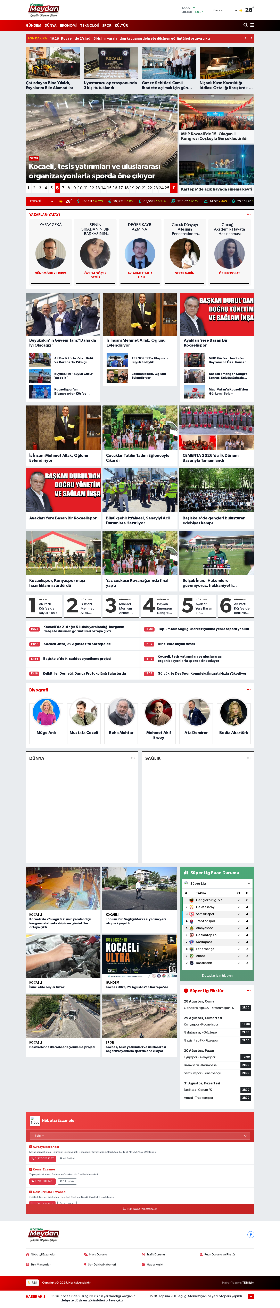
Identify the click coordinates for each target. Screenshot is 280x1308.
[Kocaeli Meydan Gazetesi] (44, 10)
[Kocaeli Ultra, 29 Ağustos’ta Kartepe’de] (139, 956)
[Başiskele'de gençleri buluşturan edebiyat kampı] (216, 490)
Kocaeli (35, 914)
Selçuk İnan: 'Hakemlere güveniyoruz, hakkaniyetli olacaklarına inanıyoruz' (208, 583)
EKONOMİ (68, 25)
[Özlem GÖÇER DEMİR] (140, 253)
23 (155, 188)
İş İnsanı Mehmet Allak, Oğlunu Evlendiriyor (58, 458)
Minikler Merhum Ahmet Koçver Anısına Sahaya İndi (127, 608)
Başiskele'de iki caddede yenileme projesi (77, 658)
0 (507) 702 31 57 (44, 1159)
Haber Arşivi (155, 1264)
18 (126, 188)
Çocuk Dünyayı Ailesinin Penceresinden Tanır (229, 229)
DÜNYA (51, 25)
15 (109, 188)
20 (138, 188)
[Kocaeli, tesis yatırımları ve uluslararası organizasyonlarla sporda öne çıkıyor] (139, 1016)
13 (98, 188)
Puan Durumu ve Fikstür (220, 1254)
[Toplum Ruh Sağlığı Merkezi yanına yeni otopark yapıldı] (139, 889)
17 (121, 188)
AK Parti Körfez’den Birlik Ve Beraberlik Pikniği (243, 608)
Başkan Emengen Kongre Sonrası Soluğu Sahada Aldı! (164, 608)
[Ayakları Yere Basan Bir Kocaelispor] (63, 490)
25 (167, 188)
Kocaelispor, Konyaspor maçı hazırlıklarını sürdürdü (57, 583)
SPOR (106, 25)
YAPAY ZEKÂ (95, 225)
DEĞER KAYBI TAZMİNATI (185, 227)
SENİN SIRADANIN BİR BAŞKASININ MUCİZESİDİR (140, 229)
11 (86, 188)
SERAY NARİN (229, 273)
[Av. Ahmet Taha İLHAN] (184, 253)
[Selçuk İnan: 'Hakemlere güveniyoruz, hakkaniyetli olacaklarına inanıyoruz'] (216, 553)
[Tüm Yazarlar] (249, 214)
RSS (34, 1282)
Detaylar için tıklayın (217, 975)
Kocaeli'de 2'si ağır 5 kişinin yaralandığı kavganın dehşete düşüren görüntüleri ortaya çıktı (60, 923)
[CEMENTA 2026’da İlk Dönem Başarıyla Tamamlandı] (216, 427)
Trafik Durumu (156, 1254)
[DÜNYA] (133, 758)
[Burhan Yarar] (50, 253)
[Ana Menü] (251, 25)
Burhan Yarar (50, 273)
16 (115, 188)
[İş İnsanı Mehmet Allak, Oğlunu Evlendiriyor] (63, 427)
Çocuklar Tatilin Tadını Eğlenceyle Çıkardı (138, 458)
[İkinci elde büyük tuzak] (63, 956)
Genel (43, 599)
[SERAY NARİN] (229, 253)
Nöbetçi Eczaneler (43, 1254)
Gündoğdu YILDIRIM (95, 273)
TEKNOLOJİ (89, 25)
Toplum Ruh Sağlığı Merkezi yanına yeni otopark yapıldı (203, 629)
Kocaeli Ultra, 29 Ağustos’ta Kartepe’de (77, 644)
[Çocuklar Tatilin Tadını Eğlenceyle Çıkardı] (140, 427)
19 (132, 188)
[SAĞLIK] (249, 758)
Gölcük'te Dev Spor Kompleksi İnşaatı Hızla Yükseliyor (202, 673)
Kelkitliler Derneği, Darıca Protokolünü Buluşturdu (84, 673)
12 (92, 188)
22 (149, 188)
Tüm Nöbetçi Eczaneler (142, 1209)
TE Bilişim (248, 1282)
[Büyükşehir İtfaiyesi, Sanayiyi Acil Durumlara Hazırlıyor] (140, 490)
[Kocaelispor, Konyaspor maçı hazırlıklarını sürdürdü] (63, 553)
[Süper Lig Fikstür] (249, 991)
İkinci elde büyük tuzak (176, 644)
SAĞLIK (152, 758)
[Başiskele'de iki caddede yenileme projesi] (63, 1016)
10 (80, 188)
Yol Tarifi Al (69, 1159)
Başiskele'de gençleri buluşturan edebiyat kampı (214, 520)
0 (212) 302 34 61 (44, 1181)
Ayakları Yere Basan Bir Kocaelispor (63, 518)
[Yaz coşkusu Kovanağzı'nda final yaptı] (140, 553)
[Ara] (246, 25)
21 (144, 188)
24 (161, 188)
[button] (246, 38)
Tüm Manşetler (41, 1264)
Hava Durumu (98, 1254)
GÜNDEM (33, 25)
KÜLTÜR (121, 25)
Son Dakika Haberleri (102, 1264)
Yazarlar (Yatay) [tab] (44, 214)
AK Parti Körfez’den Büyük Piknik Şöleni (48, 608)
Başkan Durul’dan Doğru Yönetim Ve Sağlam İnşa (51, 229)
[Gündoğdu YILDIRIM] (95, 253)
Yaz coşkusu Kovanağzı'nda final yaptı (137, 583)
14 (103, 188)
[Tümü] (249, 690)
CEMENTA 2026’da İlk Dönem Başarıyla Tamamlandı (211, 458)
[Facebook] (250, 1234)
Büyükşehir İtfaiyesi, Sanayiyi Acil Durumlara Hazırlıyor (138, 520)
